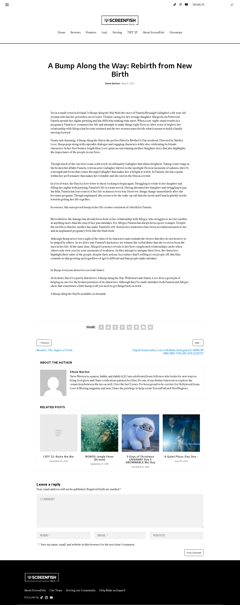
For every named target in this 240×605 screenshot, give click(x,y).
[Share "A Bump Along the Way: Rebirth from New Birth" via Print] (150, 327)
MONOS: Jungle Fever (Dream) (99, 458)
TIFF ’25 (132, 32)
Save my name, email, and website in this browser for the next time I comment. (88, 544)
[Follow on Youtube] (51, 597)
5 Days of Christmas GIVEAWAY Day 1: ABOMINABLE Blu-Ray (140, 459)
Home (61, 32)
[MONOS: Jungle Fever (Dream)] (99, 433)
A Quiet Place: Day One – (181, 456)
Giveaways (175, 32)
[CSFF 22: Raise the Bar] (58, 433)
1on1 (104, 32)
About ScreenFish (153, 32)
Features (91, 32)
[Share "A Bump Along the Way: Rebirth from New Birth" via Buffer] (136, 327)
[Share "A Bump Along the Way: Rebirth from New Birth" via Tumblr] (115, 327)
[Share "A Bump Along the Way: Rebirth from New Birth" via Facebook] (101, 327)
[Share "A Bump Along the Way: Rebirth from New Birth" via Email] (143, 327)
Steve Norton (112, 83)
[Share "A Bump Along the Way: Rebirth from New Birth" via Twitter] (108, 327)
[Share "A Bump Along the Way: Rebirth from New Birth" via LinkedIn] (129, 327)
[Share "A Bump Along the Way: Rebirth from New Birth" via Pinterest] (122, 327)
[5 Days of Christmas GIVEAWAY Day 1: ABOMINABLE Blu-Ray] (140, 433)
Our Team (56, 590)
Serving (117, 32)
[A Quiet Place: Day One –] (181, 433)
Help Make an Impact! (112, 590)
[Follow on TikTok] (41, 597)
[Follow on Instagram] (46, 597)
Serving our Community (81, 590)
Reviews (76, 32)
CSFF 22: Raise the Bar (58, 456)
